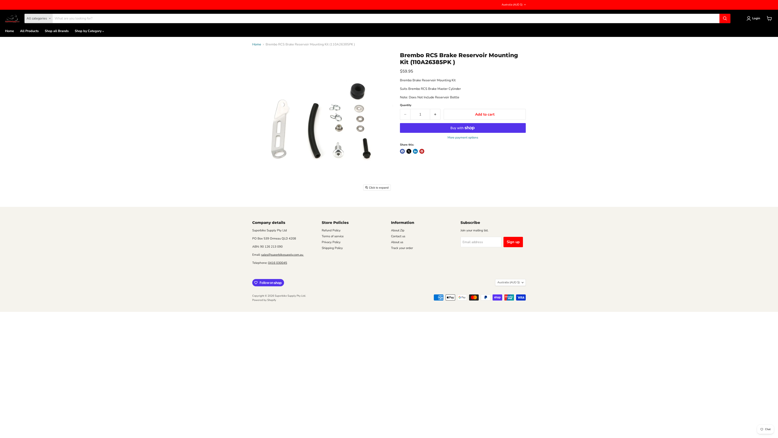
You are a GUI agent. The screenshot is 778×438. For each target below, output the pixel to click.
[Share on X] (408, 151)
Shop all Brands (57, 31)
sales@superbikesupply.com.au (282, 255)
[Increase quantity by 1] (435, 114)
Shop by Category (88, 31)
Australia (512, 4)
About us (397, 242)
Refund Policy (331, 230)
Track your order (402, 248)
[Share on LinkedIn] (415, 151)
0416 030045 (277, 263)
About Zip (397, 230)
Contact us (398, 236)
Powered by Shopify (264, 300)
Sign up (513, 241)
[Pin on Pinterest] (421, 151)
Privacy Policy (331, 242)
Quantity (405, 105)
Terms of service (333, 236)
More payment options (463, 137)
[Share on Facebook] (402, 151)
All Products (29, 31)
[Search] (724, 18)
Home (9, 31)
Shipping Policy (332, 248)
